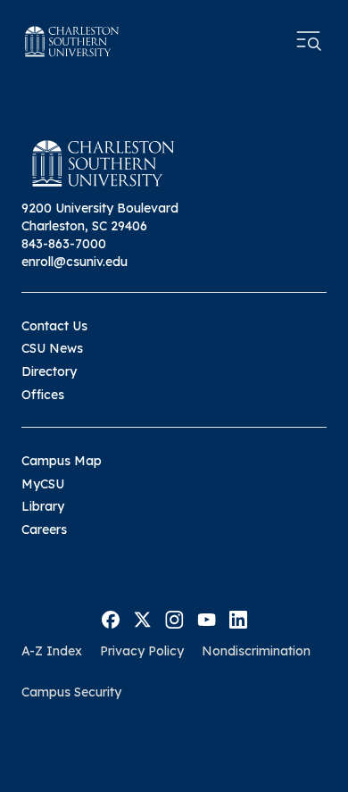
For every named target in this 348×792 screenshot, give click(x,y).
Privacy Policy (142, 651)
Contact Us (54, 326)
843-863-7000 (63, 244)
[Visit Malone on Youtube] (206, 619)
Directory (49, 371)
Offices (42, 395)
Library (42, 506)
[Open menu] (308, 41)
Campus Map (61, 461)
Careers (44, 529)
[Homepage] (72, 41)
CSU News (52, 348)
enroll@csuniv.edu (74, 262)
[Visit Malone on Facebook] (111, 619)
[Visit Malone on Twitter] (142, 619)
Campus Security (71, 692)
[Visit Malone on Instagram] (174, 619)
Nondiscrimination (256, 651)
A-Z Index (51, 651)
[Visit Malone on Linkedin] (238, 619)
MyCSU (42, 484)
